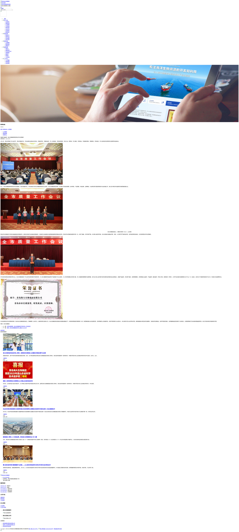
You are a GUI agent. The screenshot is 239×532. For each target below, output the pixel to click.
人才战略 (7, 60)
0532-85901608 (3, 490)
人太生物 (7, 57)
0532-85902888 (6, 477)
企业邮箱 (2, 505)
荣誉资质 (7, 27)
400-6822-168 (3, 485)
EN (1, 7)
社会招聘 (7, 63)
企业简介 (7, 21)
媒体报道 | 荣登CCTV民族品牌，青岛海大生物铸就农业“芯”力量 (20, 437)
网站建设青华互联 (58, 528)
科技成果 (7, 38)
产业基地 (7, 24)
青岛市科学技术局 (7, 526)
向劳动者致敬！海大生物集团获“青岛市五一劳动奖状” (19, 326)
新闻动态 (6, 41)
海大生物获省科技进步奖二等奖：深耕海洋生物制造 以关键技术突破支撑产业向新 (24, 353)
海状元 (6, 48)
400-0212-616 (3, 487)
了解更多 (5, 358)
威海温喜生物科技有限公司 (9, 523)
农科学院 (7, 39)
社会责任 (7, 30)
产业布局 (7, 26)
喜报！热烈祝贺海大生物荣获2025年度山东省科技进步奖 (18, 381)
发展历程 (7, 23)
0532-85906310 (3, 488)
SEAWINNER (8, 51)
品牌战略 (6, 47)
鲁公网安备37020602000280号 (46, 528)
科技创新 (6, 33)
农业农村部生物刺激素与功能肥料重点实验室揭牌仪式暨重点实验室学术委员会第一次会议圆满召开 (29, 409)
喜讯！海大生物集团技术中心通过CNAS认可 (17, 327)
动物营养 (7, 52)
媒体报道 (7, 44)
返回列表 (2, 330)
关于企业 (6, 20)
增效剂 (6, 54)
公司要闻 (7, 42)
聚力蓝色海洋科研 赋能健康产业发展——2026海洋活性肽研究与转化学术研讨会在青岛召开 (27, 465)
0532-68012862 (3, 491)
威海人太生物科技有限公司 (9, 524)
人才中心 (6, 58)
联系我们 (7, 32)
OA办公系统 (3, 507)
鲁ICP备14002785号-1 (33, 528)
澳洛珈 (6, 55)
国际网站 (2, 498)
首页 (5, 18)
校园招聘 (7, 61)
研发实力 (7, 35)
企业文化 (7, 29)
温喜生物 (7, 50)
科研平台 (7, 36)
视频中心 (7, 45)
